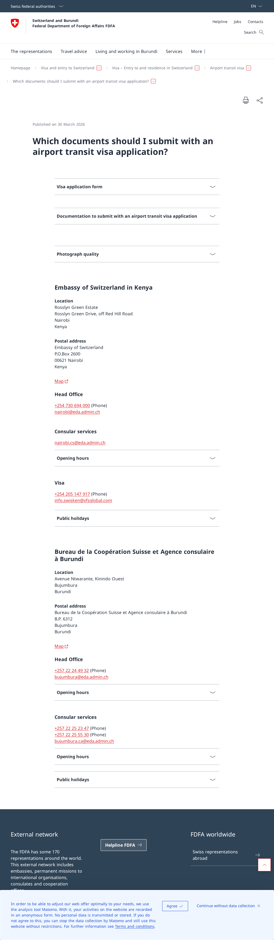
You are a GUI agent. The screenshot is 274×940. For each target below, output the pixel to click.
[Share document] (260, 100)
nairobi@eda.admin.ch (77, 412)
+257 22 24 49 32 (72, 670)
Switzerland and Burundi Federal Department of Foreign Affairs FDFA (73, 23)
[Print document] (246, 100)
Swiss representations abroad (215, 855)
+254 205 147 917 (72, 494)
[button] (31, 51)
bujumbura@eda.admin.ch (81, 677)
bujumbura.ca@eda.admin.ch (84, 741)
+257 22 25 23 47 (72, 728)
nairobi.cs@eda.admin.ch (80, 443)
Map (59, 381)
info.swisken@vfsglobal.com (83, 500)
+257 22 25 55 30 (72, 735)
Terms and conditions (134, 926)
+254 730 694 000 (72, 405)
